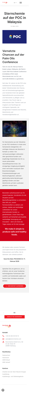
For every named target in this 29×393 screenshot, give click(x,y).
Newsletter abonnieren (14, 316)
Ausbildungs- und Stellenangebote (12, 376)
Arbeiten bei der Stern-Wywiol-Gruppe (14, 372)
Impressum (5, 357)
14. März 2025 (14, 26)
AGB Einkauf (6, 360)
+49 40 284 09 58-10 (12, 336)
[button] (3, 390)
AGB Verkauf (6, 362)
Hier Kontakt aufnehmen (15, 286)
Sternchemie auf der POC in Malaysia (14, 17)
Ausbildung (5, 374)
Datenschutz (6, 355)
